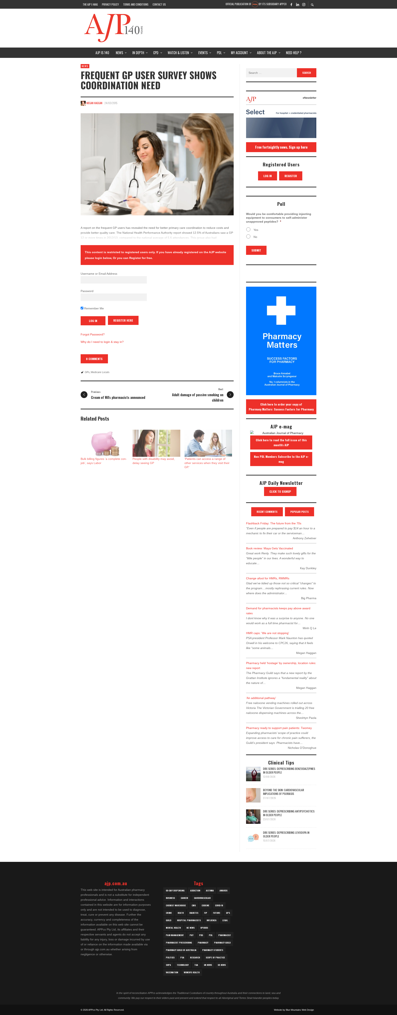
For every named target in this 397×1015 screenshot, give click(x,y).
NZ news (191, 927)
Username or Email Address (99, 273)
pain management (175, 935)
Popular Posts (299, 511)
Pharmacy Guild (222, 942)
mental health (173, 927)
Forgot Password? (93, 334)
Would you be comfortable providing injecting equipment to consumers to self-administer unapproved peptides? (278, 217)
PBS (201, 935)
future (216, 912)
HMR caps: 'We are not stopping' (267, 633)
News (85, 66)
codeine (205, 905)
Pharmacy (203, 942)
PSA (182, 957)
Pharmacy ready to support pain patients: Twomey (279, 728)
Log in (267, 176)
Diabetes (193, 912)
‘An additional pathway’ (261, 698)
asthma (210, 890)
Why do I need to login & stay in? (102, 342)
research (195, 957)
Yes (256, 229)
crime (169, 912)
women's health (192, 972)
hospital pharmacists (189, 920)
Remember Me (93, 308)
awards (223, 890)
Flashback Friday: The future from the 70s (273, 523)
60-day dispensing (175, 890)
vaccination (172, 972)
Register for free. (141, 258)
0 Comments (94, 359)
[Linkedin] (297, 4)
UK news (208, 964)
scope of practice (215, 957)
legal (225, 920)
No (255, 237)
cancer (184, 897)
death (181, 912)
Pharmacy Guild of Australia (181, 950)
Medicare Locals (100, 372)
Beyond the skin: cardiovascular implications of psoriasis (283, 792)
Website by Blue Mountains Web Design (294, 1010)
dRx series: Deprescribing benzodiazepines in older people (289, 770)
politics (170, 957)
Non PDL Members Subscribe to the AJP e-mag (281, 459)
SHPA (168, 964)
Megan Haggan (94, 103)
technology (183, 964)
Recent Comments (267, 511)
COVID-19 (219, 905)
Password (87, 291)
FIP (205, 912)
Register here (123, 320)
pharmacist (224, 935)
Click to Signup (280, 491)
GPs (87, 372)
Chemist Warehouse (176, 905)
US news (222, 964)
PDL (211, 935)
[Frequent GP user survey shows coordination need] (157, 164)
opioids (204, 927)
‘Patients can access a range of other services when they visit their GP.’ (207, 463)
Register (291, 176)
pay (191, 935)
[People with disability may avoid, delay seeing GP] (156, 443)
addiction (195, 890)
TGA (196, 964)
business (170, 897)
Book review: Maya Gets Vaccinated (269, 548)
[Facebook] (291, 4)
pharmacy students (212, 950)
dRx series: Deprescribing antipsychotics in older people (288, 813)
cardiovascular (202, 897)
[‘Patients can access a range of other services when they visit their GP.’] (208, 443)
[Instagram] (304, 4)
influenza (211, 920)
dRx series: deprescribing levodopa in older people (286, 834)
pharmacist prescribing (179, 942)
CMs (194, 905)
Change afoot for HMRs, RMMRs (267, 578)
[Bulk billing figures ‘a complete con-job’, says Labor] (104, 443)
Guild (168, 920)
